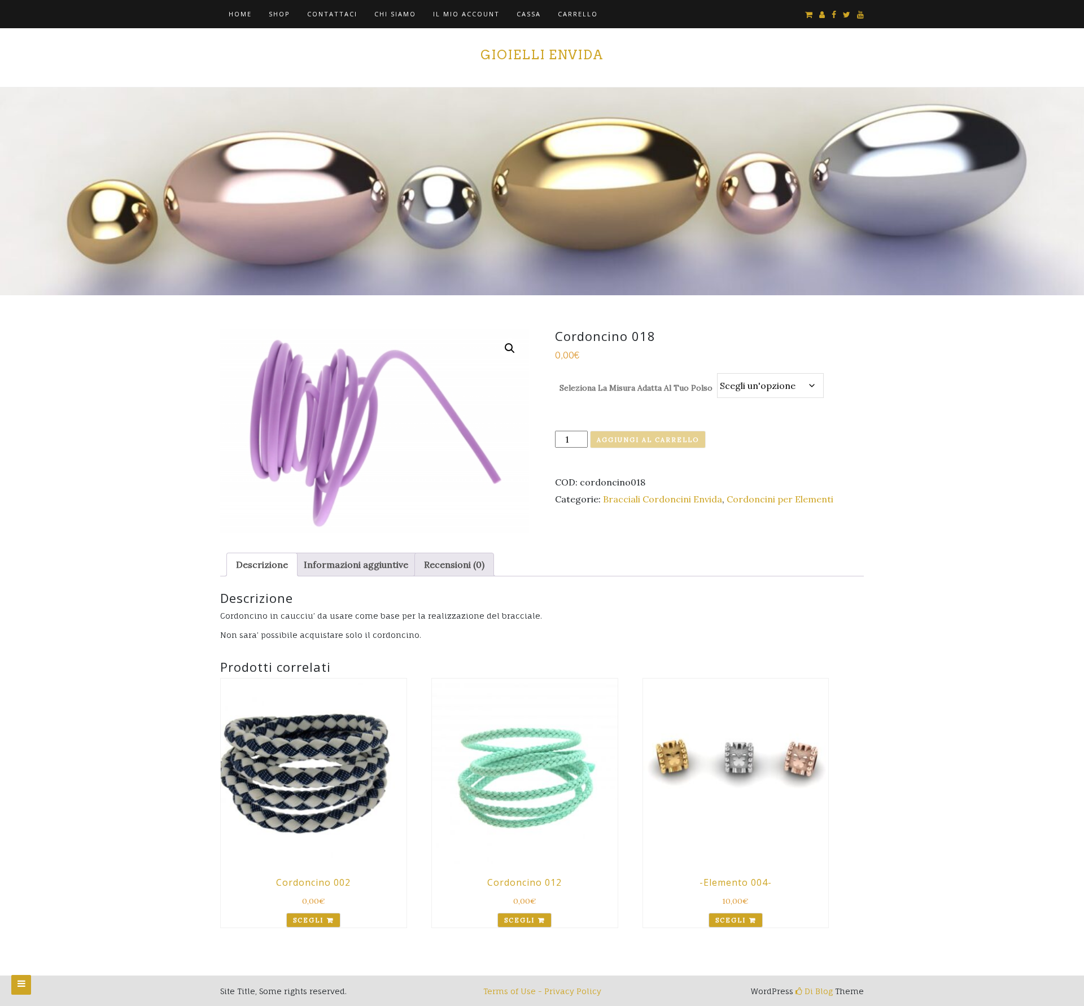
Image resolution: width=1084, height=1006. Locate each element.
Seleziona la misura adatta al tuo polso (636, 388)
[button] (510, 348)
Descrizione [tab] (262, 564)
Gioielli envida (542, 54)
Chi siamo (395, 14)
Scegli (308, 920)
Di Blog (817, 991)
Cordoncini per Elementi (780, 499)
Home (240, 14)
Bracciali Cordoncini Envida (662, 499)
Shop (279, 14)
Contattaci (332, 14)
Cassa (529, 14)
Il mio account (466, 14)
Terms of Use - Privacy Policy (542, 991)
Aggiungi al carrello (648, 440)
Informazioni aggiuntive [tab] (356, 564)
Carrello (578, 14)
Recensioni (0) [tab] (454, 564)
